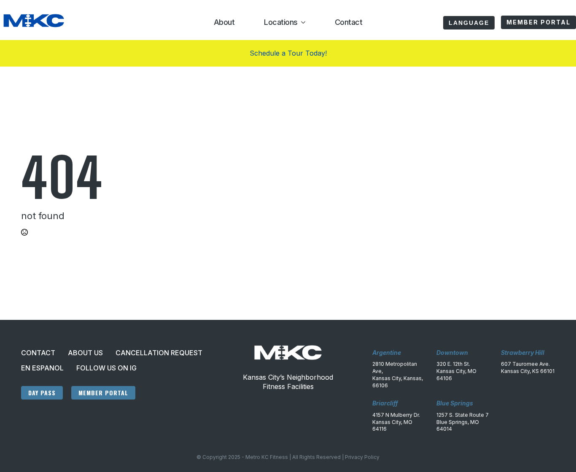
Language (469, 22)
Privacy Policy (362, 457)
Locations (281, 22)
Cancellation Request (159, 352)
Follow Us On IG (106, 368)
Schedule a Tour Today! (288, 53)
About (224, 22)
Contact (349, 22)
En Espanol (42, 368)
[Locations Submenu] (301, 22)
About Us (85, 352)
